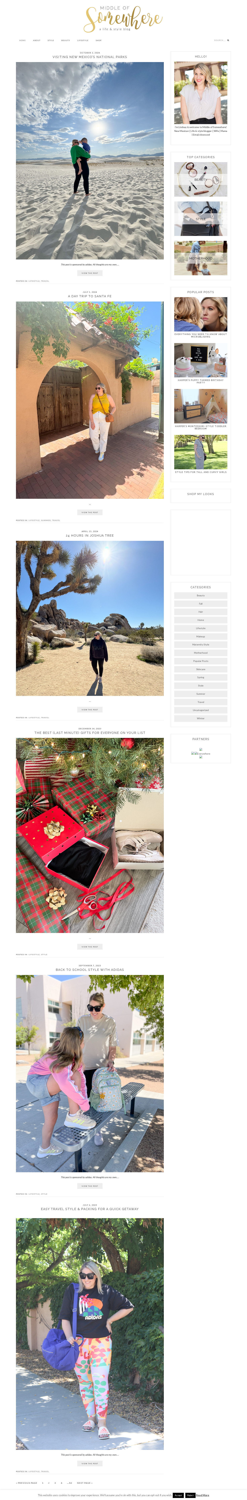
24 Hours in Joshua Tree (90, 535)
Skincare (200, 669)
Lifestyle (34, 281)
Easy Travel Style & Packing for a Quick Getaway (90, 1209)
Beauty (201, 595)
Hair (201, 611)
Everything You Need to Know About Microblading (201, 335)
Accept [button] (178, 1495)
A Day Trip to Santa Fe (90, 296)
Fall (201, 603)
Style (44, 954)
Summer (46, 520)
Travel (45, 281)
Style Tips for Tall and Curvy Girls (201, 472)
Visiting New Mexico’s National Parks (90, 57)
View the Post (90, 273)
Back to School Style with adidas (90, 969)
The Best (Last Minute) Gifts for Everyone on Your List (90, 733)
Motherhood (201, 652)
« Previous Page (26, 1483)
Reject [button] (190, 1495)
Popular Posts (201, 661)
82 (72, 1483)
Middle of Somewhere (123, 18)
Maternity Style (200, 644)
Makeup (200, 636)
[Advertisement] (200, 542)
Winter (200, 718)
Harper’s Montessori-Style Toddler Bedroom (201, 427)
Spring (200, 677)
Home (201, 619)
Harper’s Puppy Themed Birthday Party (201, 381)
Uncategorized (201, 710)
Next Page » (85, 1483)
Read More (202, 1495)
